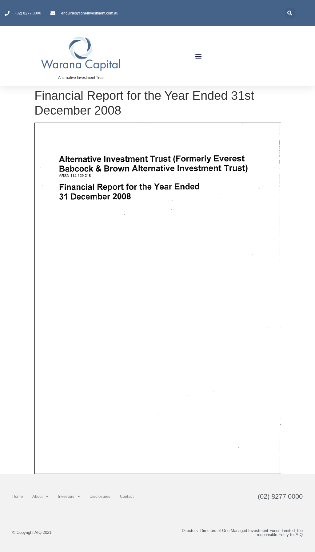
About (37, 496)
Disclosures (100, 496)
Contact (127, 496)
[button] (198, 56)
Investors (66, 496)
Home (17, 496)
